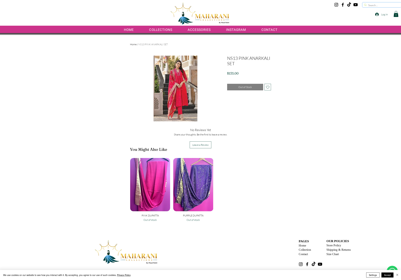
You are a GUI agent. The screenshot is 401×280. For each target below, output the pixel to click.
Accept (387, 275)
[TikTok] (349, 4)
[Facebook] (342, 4)
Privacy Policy (124, 275)
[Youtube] (355, 4)
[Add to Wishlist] (267, 87)
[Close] (397, 274)
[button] (395, 14)
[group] (193, 191)
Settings (373, 275)
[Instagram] (336, 4)
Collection (305, 249)
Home (133, 44)
